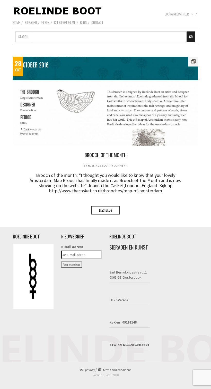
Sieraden (31, 22)
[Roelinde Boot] (58, 10)
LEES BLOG (105, 210)
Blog (83, 22)
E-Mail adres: (72, 246)
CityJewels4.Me (64, 22)
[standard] (105, 101)
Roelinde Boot (98, 165)
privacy (90, 370)
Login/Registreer (177, 13)
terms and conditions (117, 370)
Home (16, 22)
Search (23, 36)
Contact (97, 22)
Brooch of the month (106, 155)
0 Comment (119, 165)
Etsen (45, 22)
